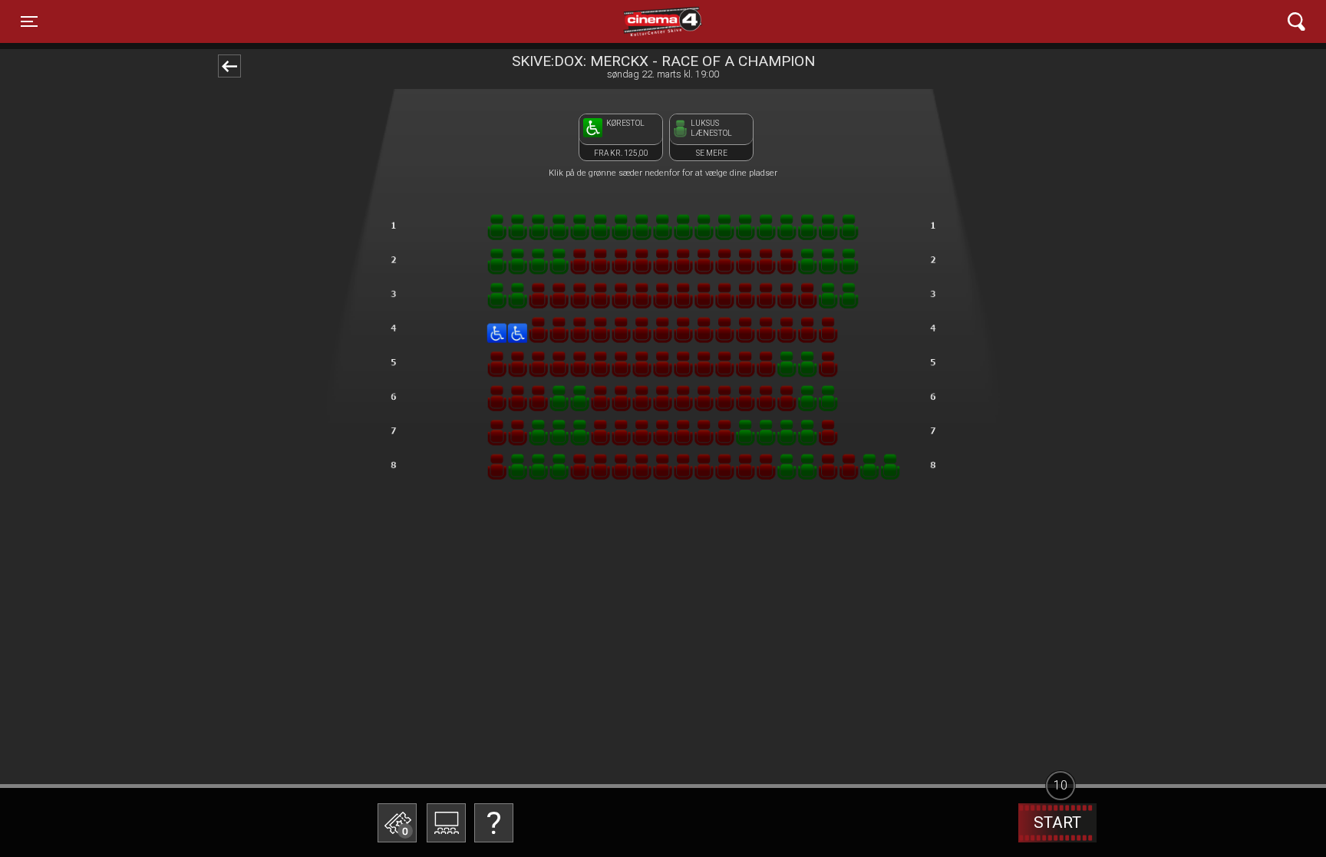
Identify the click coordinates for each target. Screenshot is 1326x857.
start (1057, 822)
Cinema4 (635, 21)
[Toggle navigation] (1296, 22)
